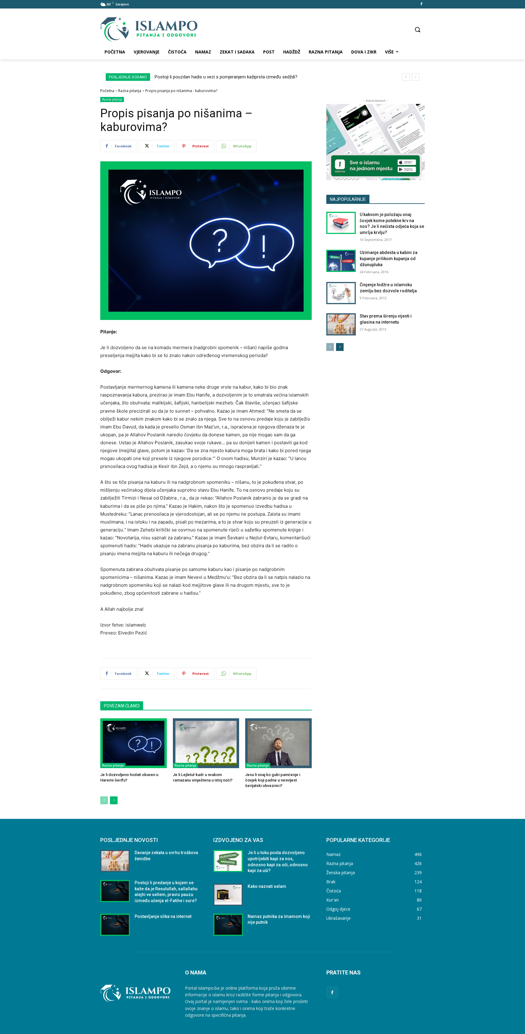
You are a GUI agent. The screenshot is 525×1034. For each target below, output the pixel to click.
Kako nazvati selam (267, 886)
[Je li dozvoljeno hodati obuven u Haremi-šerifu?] (133, 743)
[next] (415, 77)
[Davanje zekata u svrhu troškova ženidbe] (115, 861)
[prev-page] (104, 800)
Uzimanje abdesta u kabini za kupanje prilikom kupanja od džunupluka (388, 258)
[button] (417, 29)
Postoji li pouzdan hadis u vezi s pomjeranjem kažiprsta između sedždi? (226, 77)
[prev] (406, 77)
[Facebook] (421, 4)
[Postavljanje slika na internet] (115, 925)
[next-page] (114, 800)
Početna (107, 90)
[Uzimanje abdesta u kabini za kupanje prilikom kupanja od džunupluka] (341, 261)
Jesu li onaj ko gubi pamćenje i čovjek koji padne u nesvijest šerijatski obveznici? (272, 780)
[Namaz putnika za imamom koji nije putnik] (228, 925)
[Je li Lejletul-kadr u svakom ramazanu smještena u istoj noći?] (206, 743)
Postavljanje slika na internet (163, 916)
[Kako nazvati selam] (228, 895)
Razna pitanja (129, 90)
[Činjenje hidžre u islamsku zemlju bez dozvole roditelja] (341, 293)
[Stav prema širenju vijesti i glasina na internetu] (341, 324)
